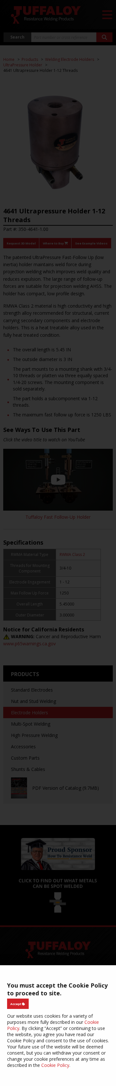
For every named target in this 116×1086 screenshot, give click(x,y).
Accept (16, 1004)
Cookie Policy (55, 1065)
